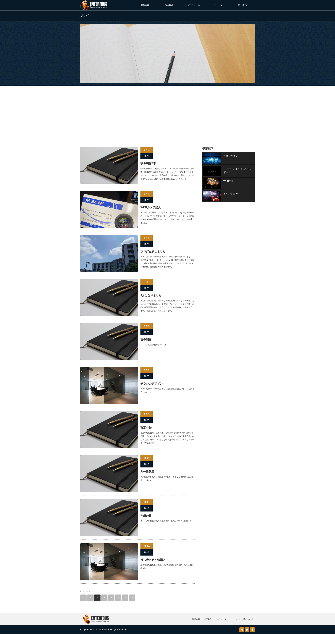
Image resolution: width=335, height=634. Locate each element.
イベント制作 (230, 193)
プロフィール (193, 5)
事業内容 (145, 5)
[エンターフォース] (93, 8)
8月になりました (151, 295)
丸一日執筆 (147, 471)
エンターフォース (101, 629)
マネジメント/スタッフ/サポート (237, 170)
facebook (252, 629)
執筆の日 (146, 515)
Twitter (247, 629)
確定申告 (146, 427)
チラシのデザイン (151, 383)
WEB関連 (228, 181)
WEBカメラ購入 (150, 207)
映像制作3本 (148, 163)
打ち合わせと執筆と (153, 559)
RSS (241, 629)
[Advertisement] (167, 112)
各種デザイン (230, 155)
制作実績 (169, 5)
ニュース (218, 5)
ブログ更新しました (153, 251)
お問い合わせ (242, 5)
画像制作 (146, 339)
